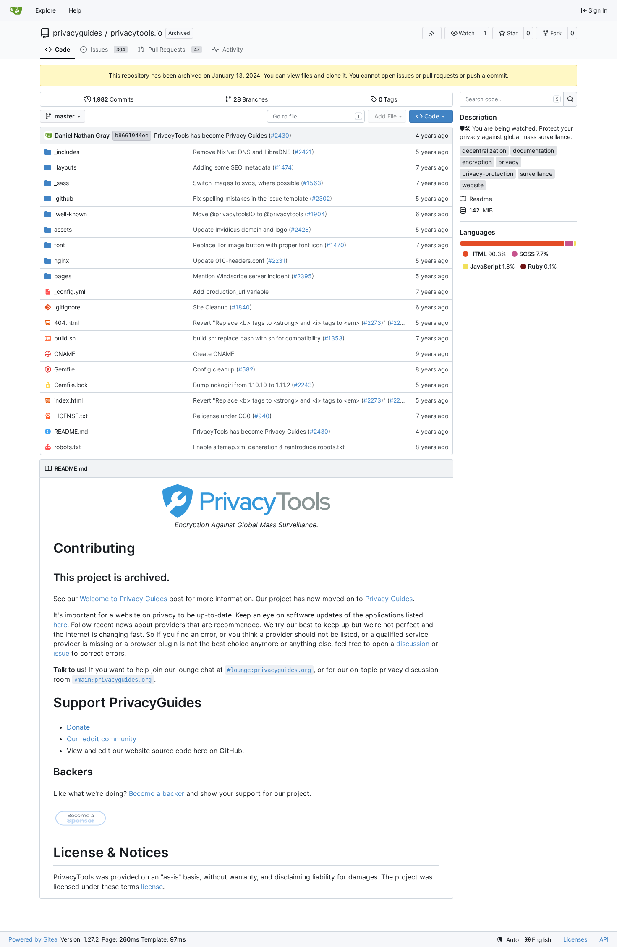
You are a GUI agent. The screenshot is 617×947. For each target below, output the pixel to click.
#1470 (335, 245)
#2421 (303, 151)
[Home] (16, 10)
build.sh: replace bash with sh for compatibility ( (258, 338)
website (473, 184)
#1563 (312, 182)
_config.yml (69, 291)
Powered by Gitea (33, 939)
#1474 (283, 167)
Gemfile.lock (71, 384)
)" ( (385, 322)
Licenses (575, 939)
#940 (261, 415)
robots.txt (67, 446)
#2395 (302, 276)
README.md (71, 431)
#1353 (333, 338)
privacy (508, 161)
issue (61, 653)
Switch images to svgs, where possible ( (248, 182)
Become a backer (156, 793)
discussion (412, 643)
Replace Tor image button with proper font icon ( (260, 245)
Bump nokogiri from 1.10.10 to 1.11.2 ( (243, 384)
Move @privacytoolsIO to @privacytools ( (250, 213)
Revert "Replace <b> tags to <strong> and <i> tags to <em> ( (278, 322)
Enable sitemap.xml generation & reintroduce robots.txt (269, 446)
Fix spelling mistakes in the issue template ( (252, 198)
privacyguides (77, 33)
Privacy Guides (389, 598)
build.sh (65, 338)
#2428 (300, 229)
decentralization (484, 150)
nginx (61, 260)
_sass (61, 182)
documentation (533, 150)
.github (63, 198)
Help (75, 10)
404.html (66, 322)
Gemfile (64, 369)
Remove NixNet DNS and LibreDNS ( (244, 151)
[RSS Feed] (432, 33)
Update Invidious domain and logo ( (242, 229)
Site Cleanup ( (212, 307)
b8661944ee (132, 135)
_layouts (65, 167)
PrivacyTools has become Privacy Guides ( (212, 135)
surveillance (536, 173)
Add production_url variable (231, 291)
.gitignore (67, 307)
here (60, 624)
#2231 (276, 260)
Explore (45, 10)
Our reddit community (101, 739)
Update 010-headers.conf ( (230, 260)
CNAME (64, 353)
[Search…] (570, 99)
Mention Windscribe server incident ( (243, 276)
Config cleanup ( (215, 369)
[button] (462, 33)
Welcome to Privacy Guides (123, 598)
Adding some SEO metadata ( (234, 167)
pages (62, 276)
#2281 (398, 322)
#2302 (321, 198)
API (604, 939)
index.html (68, 400)
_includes (66, 151)
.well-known (70, 213)
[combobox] (316, 116)
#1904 (316, 213)
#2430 (280, 135)
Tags (388, 99)
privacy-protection (487, 173)
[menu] (508, 939)
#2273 (372, 322)
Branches (250, 99)
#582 (245, 369)
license (152, 886)
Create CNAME (213, 353)
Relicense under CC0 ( (223, 415)
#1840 (241, 307)
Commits (113, 99)
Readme (480, 198)
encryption (477, 161)
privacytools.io (136, 33)
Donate (78, 727)
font (59, 245)
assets (63, 229)
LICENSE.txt (71, 415)
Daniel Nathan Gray (82, 135)
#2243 (303, 384)
